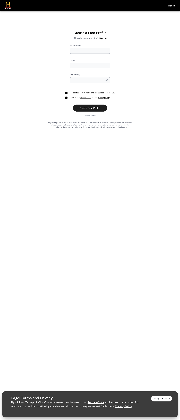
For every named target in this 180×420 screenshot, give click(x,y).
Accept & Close (160, 398)
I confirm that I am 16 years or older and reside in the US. (92, 93)
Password (75, 75)
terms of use (85, 98)
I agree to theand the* (89, 98)
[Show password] (106, 80)
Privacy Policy (123, 406)
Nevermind (90, 115)
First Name (75, 46)
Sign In (171, 5)
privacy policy (103, 98)
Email (72, 60)
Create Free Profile (90, 108)
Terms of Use (96, 402)
